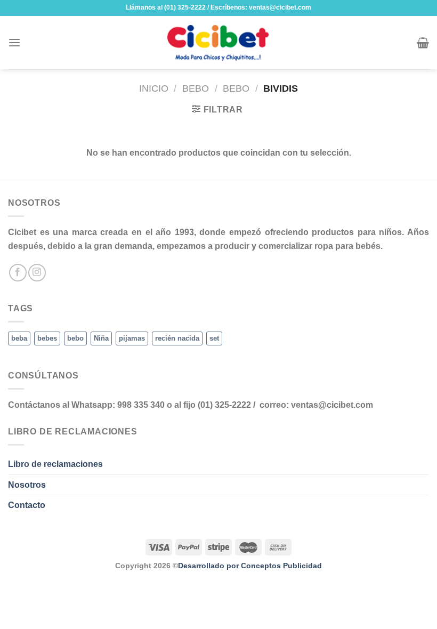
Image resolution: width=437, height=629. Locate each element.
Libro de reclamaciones (55, 464)
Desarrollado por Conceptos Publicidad (250, 565)
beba (19, 338)
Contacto (26, 505)
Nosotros (27, 484)
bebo (75, 338)
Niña (101, 338)
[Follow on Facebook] (18, 272)
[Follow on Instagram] (37, 272)
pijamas (132, 338)
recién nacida (177, 338)
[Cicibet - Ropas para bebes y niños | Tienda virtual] (218, 42)
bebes (47, 338)
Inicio (153, 88)
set (214, 338)
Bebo (195, 88)
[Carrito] (423, 42)
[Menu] (14, 42)
